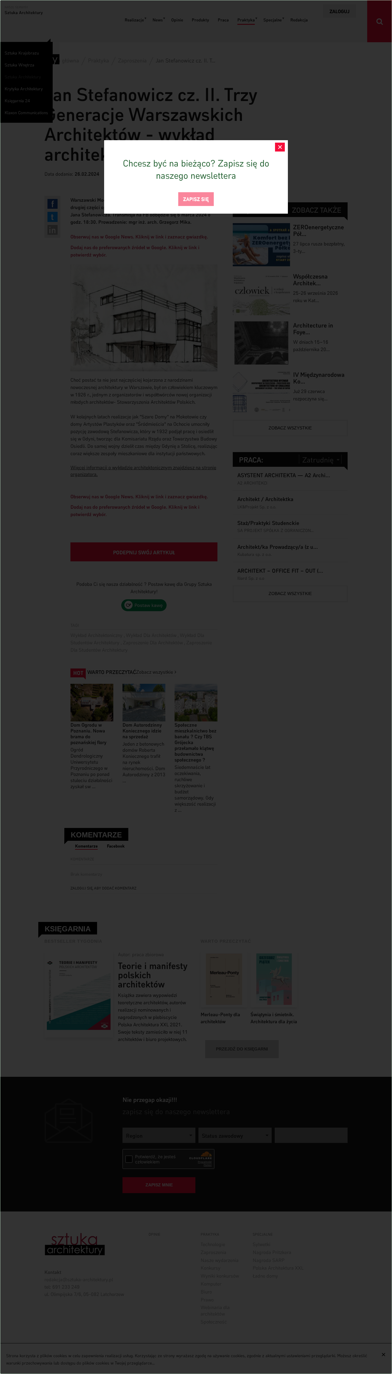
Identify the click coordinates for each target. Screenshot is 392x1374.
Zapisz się (196, 198)
